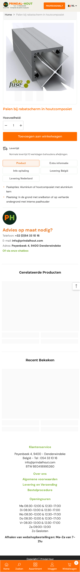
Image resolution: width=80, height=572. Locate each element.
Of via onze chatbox (15, 250)
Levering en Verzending (40, 485)
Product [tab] (21, 163)
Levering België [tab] (59, 170)
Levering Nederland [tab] (20, 178)
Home (8, 14)
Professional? (54, 5)
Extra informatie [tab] (58, 163)
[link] (20, 335)
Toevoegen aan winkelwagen (40, 136)
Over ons (40, 474)
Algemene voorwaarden (40, 479)
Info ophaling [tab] (21, 170)
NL (71, 5)
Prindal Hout (47, 559)
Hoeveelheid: (12, 118)
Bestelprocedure (40, 490)
